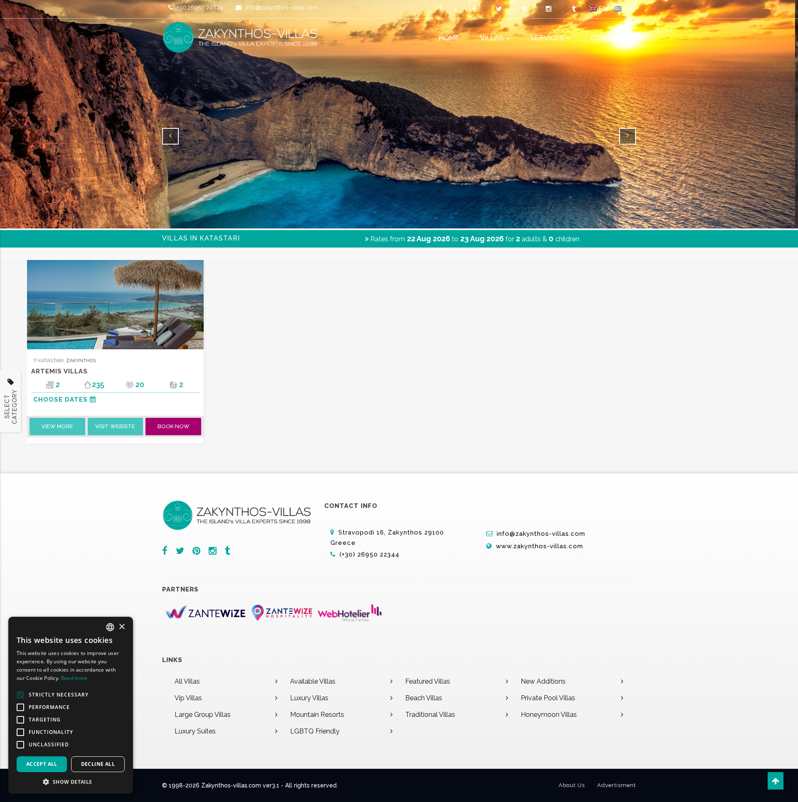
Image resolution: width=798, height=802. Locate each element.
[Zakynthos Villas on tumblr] (573, 9)
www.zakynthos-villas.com (539, 546)
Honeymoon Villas (549, 715)
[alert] (70, 705)
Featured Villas (427, 681)
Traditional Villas (430, 715)
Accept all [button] (41, 764)
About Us (572, 785)
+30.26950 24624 (200, 7)
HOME (449, 38)
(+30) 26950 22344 (370, 554)
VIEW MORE (57, 426)
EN (602, 9)
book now (174, 426)
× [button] (121, 627)
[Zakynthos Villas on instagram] (548, 9)
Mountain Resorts (317, 715)
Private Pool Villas (548, 698)
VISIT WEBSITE (115, 426)
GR (627, 9)
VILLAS (492, 38)
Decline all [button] (98, 764)
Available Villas (312, 681)
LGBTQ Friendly (315, 731)
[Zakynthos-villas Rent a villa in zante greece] (245, 37)
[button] (71, 781)
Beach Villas (423, 698)
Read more (74, 678)
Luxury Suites (195, 731)
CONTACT (608, 38)
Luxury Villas (309, 698)
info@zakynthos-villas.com (282, 7)
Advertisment (616, 785)
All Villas (187, 681)
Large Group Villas (203, 715)
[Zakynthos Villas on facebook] (473, 9)
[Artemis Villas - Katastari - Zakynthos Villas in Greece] (115, 304)
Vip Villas (188, 698)
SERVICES (548, 38)
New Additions (543, 681)
